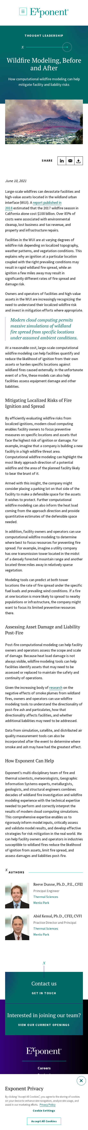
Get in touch (44, 993)
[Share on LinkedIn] (62, 161)
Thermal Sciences (45, 897)
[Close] (81, 1080)
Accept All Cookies (44, 1121)
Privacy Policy (47, 1104)
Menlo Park (41, 903)
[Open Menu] (23, 11)
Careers (44, 1068)
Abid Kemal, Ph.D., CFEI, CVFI (57, 916)
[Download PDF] (78, 161)
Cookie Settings (44, 1110)
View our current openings (44, 1025)
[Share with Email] (70, 161)
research (55, 687)
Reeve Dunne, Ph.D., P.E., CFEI (58, 884)
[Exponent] (49, 13)
